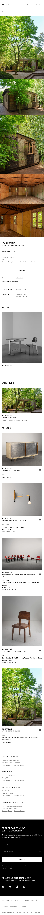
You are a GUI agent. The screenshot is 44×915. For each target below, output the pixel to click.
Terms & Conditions (9, 907)
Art (5, 12)
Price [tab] (25, 289)
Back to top (30, 900)
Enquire (22, 270)
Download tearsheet (11, 282)
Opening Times (7, 765)
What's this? (19, 278)
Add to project (9, 278)
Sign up (22, 859)
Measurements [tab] (7, 289)
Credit (37, 912)
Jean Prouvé (8, 243)
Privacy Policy (7, 868)
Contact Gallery (19, 765)
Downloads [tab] (18, 289)
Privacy (23, 907)
